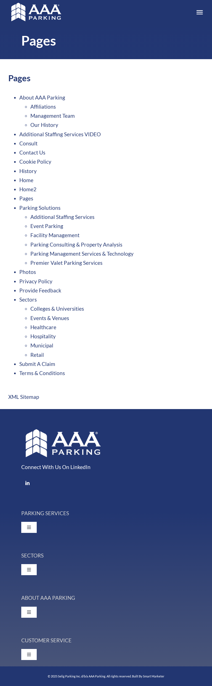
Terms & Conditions (42, 373)
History (28, 171)
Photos (27, 272)
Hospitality (43, 336)
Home (26, 180)
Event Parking (46, 226)
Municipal (41, 345)
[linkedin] (27, 482)
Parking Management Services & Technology (82, 253)
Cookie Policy (35, 161)
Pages (26, 198)
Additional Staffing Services (62, 217)
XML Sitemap (23, 397)
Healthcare (43, 327)
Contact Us (32, 152)
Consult (28, 143)
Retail (37, 355)
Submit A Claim (37, 364)
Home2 (27, 189)
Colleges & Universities (57, 308)
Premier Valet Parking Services (66, 263)
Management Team (52, 115)
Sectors (28, 299)
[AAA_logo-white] (35, 5)
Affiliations (43, 106)
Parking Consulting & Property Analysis (76, 244)
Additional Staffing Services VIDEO (60, 134)
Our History (44, 125)
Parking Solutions (39, 208)
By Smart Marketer (151, 676)
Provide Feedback (40, 290)
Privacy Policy (35, 281)
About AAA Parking (42, 97)
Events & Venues (49, 318)
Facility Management (55, 235)
